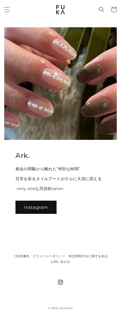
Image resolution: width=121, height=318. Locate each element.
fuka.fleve (66, 308)
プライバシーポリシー (49, 256)
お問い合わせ (60, 262)
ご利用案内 (21, 256)
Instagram (36, 207)
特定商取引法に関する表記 (88, 256)
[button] (7, 9)
